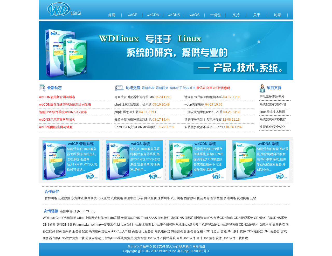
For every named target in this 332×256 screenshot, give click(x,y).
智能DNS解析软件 (233, 231)
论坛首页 (189, 88)
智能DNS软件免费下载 (69, 238)
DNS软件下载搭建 (235, 238)
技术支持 (159, 246)
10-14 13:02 (234, 127)
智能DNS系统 (277, 218)
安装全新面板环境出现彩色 (133, 119)
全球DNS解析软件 (209, 238)
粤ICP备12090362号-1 (193, 251)
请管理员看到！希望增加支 (203, 119)
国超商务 (203, 198)
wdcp (80, 218)
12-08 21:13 (231, 119)
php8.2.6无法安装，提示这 (133, 104)
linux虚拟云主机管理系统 (199, 224)
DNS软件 (49, 224)
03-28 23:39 (231, 112)
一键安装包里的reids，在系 (203, 112)
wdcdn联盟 (112, 218)
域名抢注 (164, 218)
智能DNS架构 (66, 224)
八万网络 (177, 198)
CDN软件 (260, 218)
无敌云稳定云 (94, 238)
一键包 (215, 15)
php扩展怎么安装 (126, 112)
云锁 (253, 198)
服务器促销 (195, 231)
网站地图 (198, 246)
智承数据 (216, 198)
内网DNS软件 (186, 238)
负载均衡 (265, 224)
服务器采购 (64, 231)
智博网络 (51, 198)
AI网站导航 (168, 238)
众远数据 (64, 198)
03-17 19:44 (161, 119)
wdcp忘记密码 (194, 104)
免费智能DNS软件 (147, 238)
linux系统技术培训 (272, 112)
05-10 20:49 (161, 104)
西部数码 (190, 198)
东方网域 (77, 198)
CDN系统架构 (248, 224)
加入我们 (172, 246)
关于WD (133, 246)
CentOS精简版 (66, 218)
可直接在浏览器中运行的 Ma (134, 97)
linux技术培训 (141, 224)
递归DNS (177, 218)
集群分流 (278, 224)
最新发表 (148, 88)
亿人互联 (104, 198)
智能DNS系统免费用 (119, 238)
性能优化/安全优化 (272, 127)
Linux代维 (124, 224)
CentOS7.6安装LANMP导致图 (135, 127)
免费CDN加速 (223, 218)
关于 (256, 15)
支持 (236, 15)
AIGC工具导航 (121, 231)
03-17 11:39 (231, 97)
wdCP (132, 15)
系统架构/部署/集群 (273, 119)
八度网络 (117, 198)
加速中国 (130, 198)
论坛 (277, 15)
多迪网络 (230, 198)
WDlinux (49, 218)
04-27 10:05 (213, 104)
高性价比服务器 (143, 231)
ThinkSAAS (149, 218)
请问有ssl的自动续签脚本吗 (203, 97)
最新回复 (162, 88)
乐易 (140, 198)
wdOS (194, 15)
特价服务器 (178, 231)
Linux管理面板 (228, 224)
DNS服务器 (272, 231)
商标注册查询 (194, 218)
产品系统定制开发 (272, 97)
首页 (111, 15)
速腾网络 (163, 198)
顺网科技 (90, 198)
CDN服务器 (255, 231)
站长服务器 (162, 231)
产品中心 (146, 246)
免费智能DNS (130, 218)
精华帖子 (176, 88)
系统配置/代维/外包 (273, 104)
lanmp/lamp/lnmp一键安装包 (96, 224)
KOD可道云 (212, 231)
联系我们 (185, 246)
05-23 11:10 (163, 97)
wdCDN (153, 15)
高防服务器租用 (99, 231)
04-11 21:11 (147, 112)
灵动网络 (243, 198)
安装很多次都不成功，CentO (204, 127)
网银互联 (150, 198)
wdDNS (174, 15)
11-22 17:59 (165, 127)
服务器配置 (80, 231)
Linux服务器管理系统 (167, 224)
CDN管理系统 (243, 218)
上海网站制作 (94, 218)
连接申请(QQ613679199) (77, 211)
